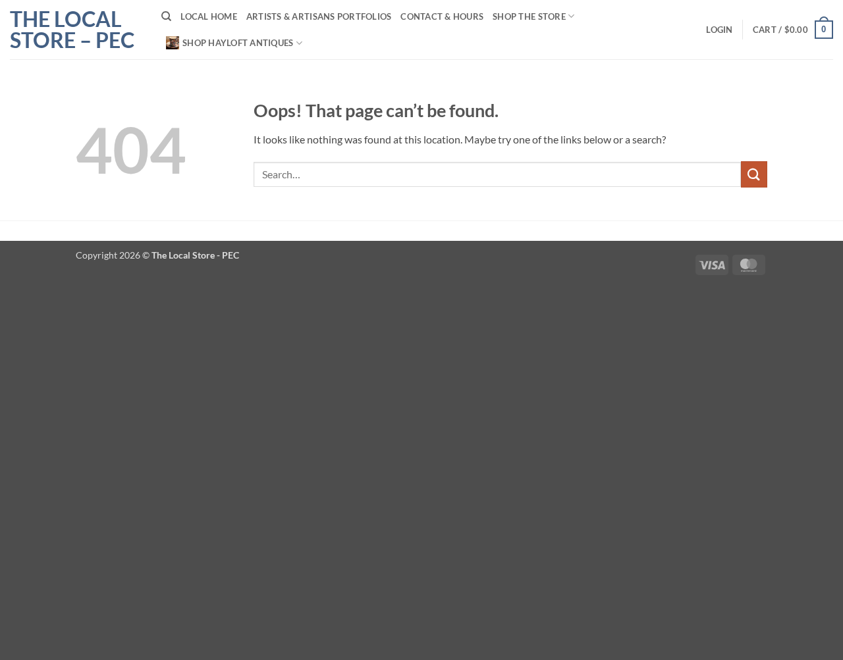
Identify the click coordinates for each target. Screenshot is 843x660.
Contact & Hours (441, 16)
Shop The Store (529, 16)
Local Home (208, 16)
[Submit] (754, 174)
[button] (719, 29)
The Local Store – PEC (72, 30)
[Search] (166, 16)
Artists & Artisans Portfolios (318, 16)
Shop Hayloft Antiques (237, 43)
